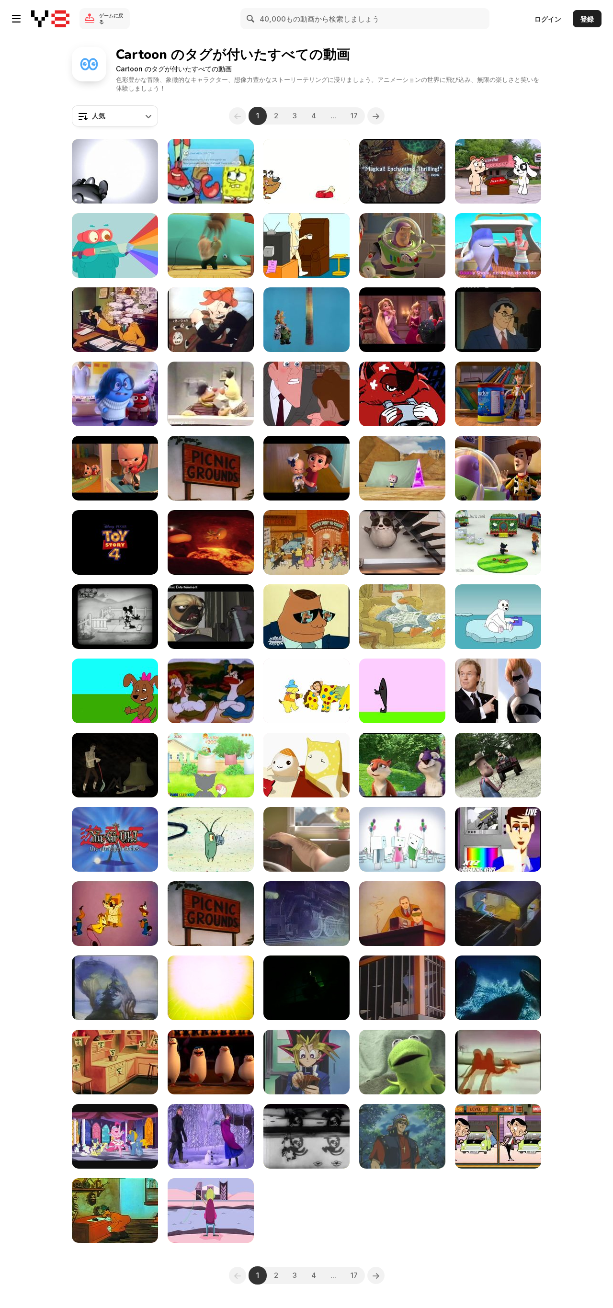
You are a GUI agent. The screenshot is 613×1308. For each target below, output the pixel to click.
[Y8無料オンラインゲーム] (50, 18)
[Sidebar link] (16, 18)
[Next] (376, 116)
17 (354, 115)
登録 (587, 19)
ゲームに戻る (111, 18)
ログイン (547, 19)
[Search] (250, 18)
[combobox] (115, 115)
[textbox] (115, 116)
